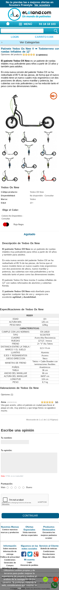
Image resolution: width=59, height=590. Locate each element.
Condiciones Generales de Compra (10, 563)
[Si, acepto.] (45, 579)
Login (15, 37)
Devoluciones (49, 554)
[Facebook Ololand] (23, 554)
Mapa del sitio (49, 557)
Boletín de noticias (49, 549)
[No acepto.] (55, 579)
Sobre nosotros (10, 549)
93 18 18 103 (47, 24)
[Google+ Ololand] (36, 554)
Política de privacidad (10, 557)
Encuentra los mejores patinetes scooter (49, 535)
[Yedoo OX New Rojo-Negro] (6, 224)
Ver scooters (42, 5)
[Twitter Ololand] (29, 554)
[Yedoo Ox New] (9, 136)
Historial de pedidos (29, 565)
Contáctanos (49, 551)
